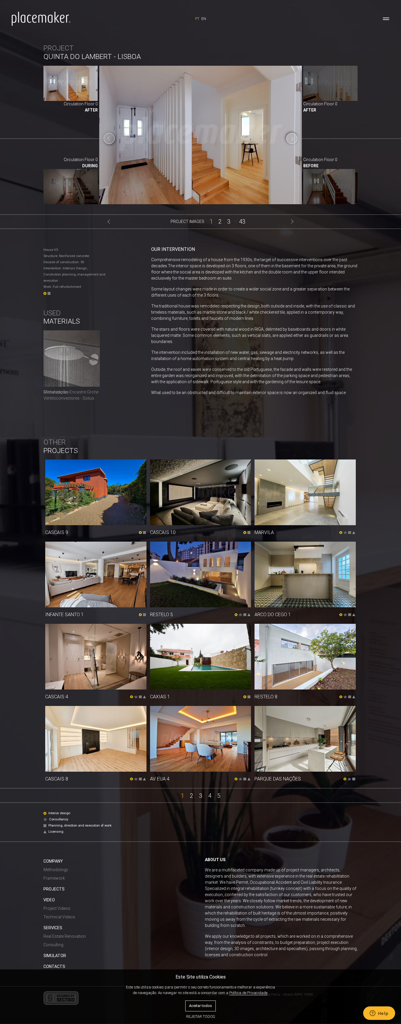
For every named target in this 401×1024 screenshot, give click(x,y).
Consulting (53, 944)
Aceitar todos (200, 1005)
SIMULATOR (54, 955)
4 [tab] (209, 795)
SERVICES (52, 927)
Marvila (264, 532)
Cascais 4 (56, 696)
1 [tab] (211, 221)
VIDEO (49, 900)
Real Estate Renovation (64, 936)
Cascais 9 (56, 532)
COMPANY (53, 861)
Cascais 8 (56, 779)
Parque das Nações (278, 779)
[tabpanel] (200, 138)
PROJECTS (54, 889)
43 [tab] (242, 221)
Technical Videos (59, 917)
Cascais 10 (163, 532)
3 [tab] (228, 221)
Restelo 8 (266, 696)
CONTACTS (54, 966)
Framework (54, 878)
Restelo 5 (161, 614)
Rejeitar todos (200, 1016)
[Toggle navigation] (386, 19)
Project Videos (56, 908)
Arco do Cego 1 (273, 614)
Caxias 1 (160, 696)
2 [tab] (220, 221)
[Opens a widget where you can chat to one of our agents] (379, 1013)
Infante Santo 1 (64, 614)
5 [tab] (218, 795)
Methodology (55, 869)
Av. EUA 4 (159, 779)
